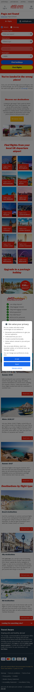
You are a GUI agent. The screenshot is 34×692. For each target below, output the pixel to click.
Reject (17, 364)
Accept (17, 359)
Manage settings (17, 368)
